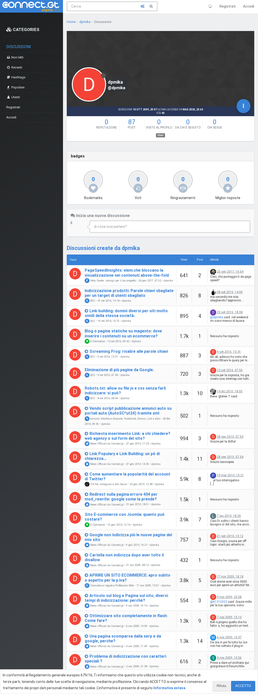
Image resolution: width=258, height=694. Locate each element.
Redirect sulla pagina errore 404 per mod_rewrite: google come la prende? (121, 496)
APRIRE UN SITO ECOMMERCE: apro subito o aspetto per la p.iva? (127, 577)
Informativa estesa (169, 688)
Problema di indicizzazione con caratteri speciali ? (125, 659)
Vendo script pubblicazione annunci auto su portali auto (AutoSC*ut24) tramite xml (128, 411)
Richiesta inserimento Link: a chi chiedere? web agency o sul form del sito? (127, 436)
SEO (92, 300)
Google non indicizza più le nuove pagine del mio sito (128, 537)
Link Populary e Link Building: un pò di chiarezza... (122, 456)
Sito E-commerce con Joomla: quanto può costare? (125, 517)
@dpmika (216, 317)
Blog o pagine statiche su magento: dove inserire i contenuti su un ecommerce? (123, 333)
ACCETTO (243, 686)
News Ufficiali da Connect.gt (106, 443)
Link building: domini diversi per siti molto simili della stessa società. (126, 313)
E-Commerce (97, 341)
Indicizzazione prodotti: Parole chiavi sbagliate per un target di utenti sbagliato (129, 293)
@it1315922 (218, 602)
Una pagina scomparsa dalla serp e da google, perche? (123, 638)
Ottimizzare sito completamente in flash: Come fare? (126, 618)
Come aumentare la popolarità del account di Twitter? (127, 476)
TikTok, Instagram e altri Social (108, 484)
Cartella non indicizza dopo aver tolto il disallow (124, 557)
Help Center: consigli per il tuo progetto (112, 280)
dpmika (168, 280)
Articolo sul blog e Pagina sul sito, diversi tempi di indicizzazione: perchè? (126, 598)
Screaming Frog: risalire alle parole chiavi (128, 351)
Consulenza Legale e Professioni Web (111, 585)
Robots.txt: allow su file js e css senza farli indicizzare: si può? (125, 390)
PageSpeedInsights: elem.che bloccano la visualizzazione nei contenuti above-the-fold (127, 272)
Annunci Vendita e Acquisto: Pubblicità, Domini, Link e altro (124, 418)
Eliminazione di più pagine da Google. (119, 369)
